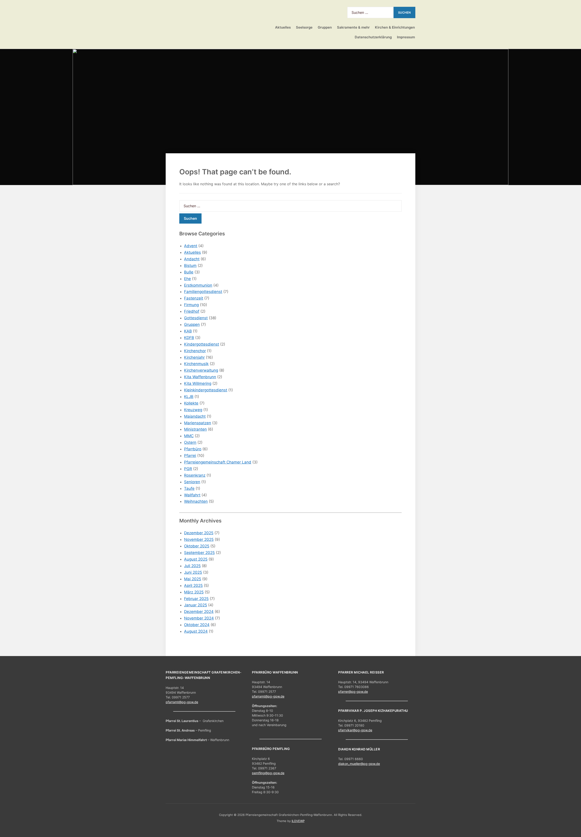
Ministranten (195, 429)
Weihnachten (196, 501)
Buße (188, 272)
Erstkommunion (198, 285)
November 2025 (199, 539)
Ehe (187, 278)
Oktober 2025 (196, 546)
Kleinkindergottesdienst (205, 390)
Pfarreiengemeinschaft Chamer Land (217, 462)
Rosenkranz (194, 475)
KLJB (188, 396)
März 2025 (194, 592)
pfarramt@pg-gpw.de (182, 702)
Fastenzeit (193, 298)
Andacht (191, 259)
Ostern (190, 442)
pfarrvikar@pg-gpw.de (355, 730)
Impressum (406, 37)
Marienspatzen (197, 423)
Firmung (191, 305)
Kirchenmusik (196, 363)
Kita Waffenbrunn (200, 377)
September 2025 (199, 552)
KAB (188, 331)
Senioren (192, 482)
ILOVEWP (298, 821)
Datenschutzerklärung (373, 37)
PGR (188, 468)
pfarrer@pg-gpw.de (353, 691)
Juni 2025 (193, 572)
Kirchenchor (195, 351)
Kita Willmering (197, 383)
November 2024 (199, 618)
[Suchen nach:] (370, 12)
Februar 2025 (196, 598)
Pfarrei (190, 455)
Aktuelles (283, 27)
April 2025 (193, 585)
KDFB (189, 337)
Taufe (189, 488)
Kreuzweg (193, 410)
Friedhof (191, 311)
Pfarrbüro (192, 449)
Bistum (190, 265)
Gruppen (192, 324)
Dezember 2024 (199, 611)
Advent (190, 246)
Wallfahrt (192, 495)
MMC (189, 436)
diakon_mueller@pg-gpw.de (359, 764)
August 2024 (196, 631)
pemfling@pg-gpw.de (268, 773)
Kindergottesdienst (201, 344)
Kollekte (191, 403)
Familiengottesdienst (203, 291)
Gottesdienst (196, 318)
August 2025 (195, 559)
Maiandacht (195, 416)
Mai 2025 (192, 579)
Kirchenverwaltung (201, 370)
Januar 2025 (195, 605)
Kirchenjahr (194, 357)
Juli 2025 (192, 566)
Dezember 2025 (198, 533)
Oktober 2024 (196, 624)
